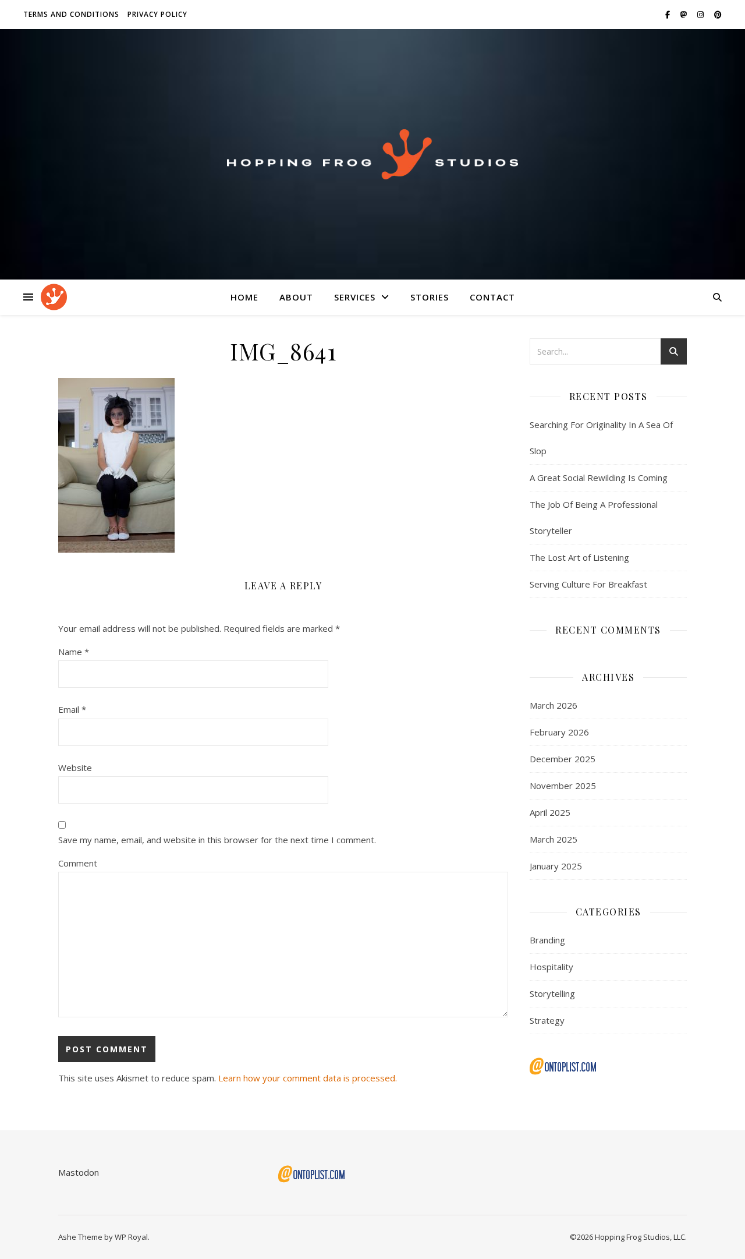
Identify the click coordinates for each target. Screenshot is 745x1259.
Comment (77, 863)
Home (244, 297)
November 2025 (563, 785)
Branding (547, 940)
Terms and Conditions (71, 14)
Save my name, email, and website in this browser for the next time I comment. (217, 840)
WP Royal (131, 1237)
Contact (492, 297)
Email (72, 709)
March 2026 (553, 705)
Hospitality (551, 966)
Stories (429, 297)
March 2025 (553, 839)
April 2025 (550, 812)
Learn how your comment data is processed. (307, 1078)
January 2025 (556, 866)
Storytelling (552, 993)
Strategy (547, 1020)
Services (354, 297)
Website (75, 767)
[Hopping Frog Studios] (372, 154)
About (296, 297)
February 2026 (559, 732)
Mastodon (78, 1172)
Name (73, 651)
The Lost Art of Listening (579, 557)
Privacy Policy (157, 14)
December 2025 (562, 759)
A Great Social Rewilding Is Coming (599, 477)
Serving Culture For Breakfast (588, 584)
